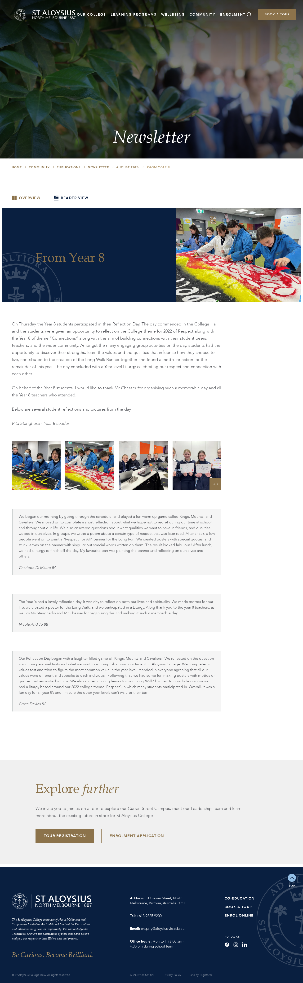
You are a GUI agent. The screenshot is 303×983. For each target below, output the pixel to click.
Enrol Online (239, 915)
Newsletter (98, 167)
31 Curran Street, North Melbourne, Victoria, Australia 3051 (157, 900)
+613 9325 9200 (149, 915)
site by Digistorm (201, 975)
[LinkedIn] (244, 944)
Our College (91, 14)
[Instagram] (235, 944)
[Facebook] (227, 944)
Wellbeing (173, 14)
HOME (17, 167)
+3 (215, 484)
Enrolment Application (137, 835)
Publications (68, 167)
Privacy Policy (172, 975)
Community (202, 14)
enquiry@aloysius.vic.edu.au (162, 928)
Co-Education (240, 898)
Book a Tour (277, 14)
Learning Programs (133, 14)
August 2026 (127, 167)
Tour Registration (65, 835)
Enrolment (233, 14)
